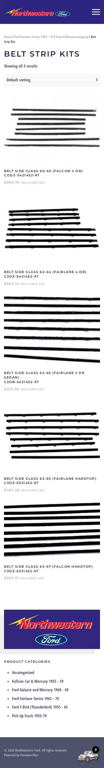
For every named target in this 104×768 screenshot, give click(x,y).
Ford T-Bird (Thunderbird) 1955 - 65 (40, 707)
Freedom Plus (29, 755)
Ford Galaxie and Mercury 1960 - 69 (40, 689)
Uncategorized (23, 672)
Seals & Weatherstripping (72, 37)
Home (7, 37)
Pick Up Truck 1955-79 (29, 715)
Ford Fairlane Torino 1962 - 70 (33, 37)
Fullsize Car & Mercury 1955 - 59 (37, 681)
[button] (96, 12)
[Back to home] (37, 12)
